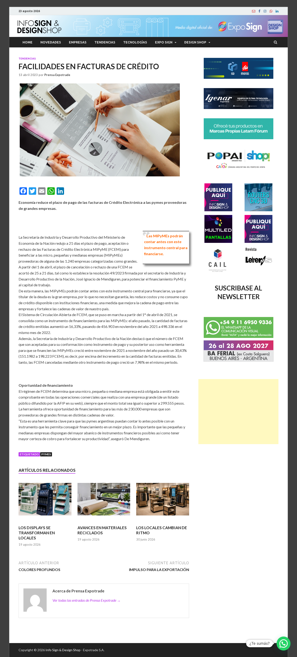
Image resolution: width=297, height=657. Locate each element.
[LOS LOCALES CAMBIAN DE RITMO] (162, 501)
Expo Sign (163, 42)
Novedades (50, 42)
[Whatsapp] (271, 11)
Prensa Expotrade (57, 75)
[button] (284, 643)
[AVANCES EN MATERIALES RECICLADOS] (103, 501)
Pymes (46, 454)
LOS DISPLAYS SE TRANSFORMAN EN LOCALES (37, 532)
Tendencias (104, 42)
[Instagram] (265, 11)
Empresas (78, 42)
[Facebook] (259, 11)
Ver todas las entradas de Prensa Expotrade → (86, 600)
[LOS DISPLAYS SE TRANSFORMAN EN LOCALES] (45, 501)
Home (27, 42)
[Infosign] (253, 11)
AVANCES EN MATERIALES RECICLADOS (102, 530)
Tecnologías (135, 42)
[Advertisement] (238, 411)
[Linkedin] (277, 11)
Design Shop (195, 42)
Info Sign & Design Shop (63, 650)
